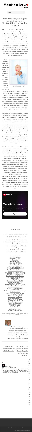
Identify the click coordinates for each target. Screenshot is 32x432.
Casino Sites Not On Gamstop (15, 267)
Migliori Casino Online (15, 258)
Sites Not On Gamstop (15, 283)
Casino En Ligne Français (15, 302)
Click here (20, 21)
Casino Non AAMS (15, 261)
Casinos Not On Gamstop (15, 263)
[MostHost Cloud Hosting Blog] (16, 9)
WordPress (27, 430)
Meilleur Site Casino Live (15, 266)
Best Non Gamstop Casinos (15, 269)
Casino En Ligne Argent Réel (15, 300)
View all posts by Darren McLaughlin (18, 339)
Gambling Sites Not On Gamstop (15, 276)
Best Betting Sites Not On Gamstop (15, 284)
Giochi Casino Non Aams (15, 298)
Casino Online (15, 289)
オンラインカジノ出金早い (15, 294)
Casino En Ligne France (15, 295)
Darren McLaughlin (11, 313)
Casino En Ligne (15, 305)
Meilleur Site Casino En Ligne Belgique (15, 290)
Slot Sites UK (15, 279)
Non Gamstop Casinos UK (15, 271)
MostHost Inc (21, 328)
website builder (11, 314)
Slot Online (15, 260)
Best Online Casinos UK (15, 286)
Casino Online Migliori (15, 257)
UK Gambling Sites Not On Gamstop (15, 272)
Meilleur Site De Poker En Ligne (15, 293)
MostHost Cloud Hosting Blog (17, 427)
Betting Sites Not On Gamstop (15, 268)
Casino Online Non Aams (15, 287)
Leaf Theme (17, 430)
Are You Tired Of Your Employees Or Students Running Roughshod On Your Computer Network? (21, 351)
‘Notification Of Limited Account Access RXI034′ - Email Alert (8, 349)
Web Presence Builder (22, 313)
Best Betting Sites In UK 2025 (15, 281)
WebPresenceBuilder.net (9, 176)
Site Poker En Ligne (15, 308)
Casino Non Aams (15, 278)
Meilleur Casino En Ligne (15, 303)
